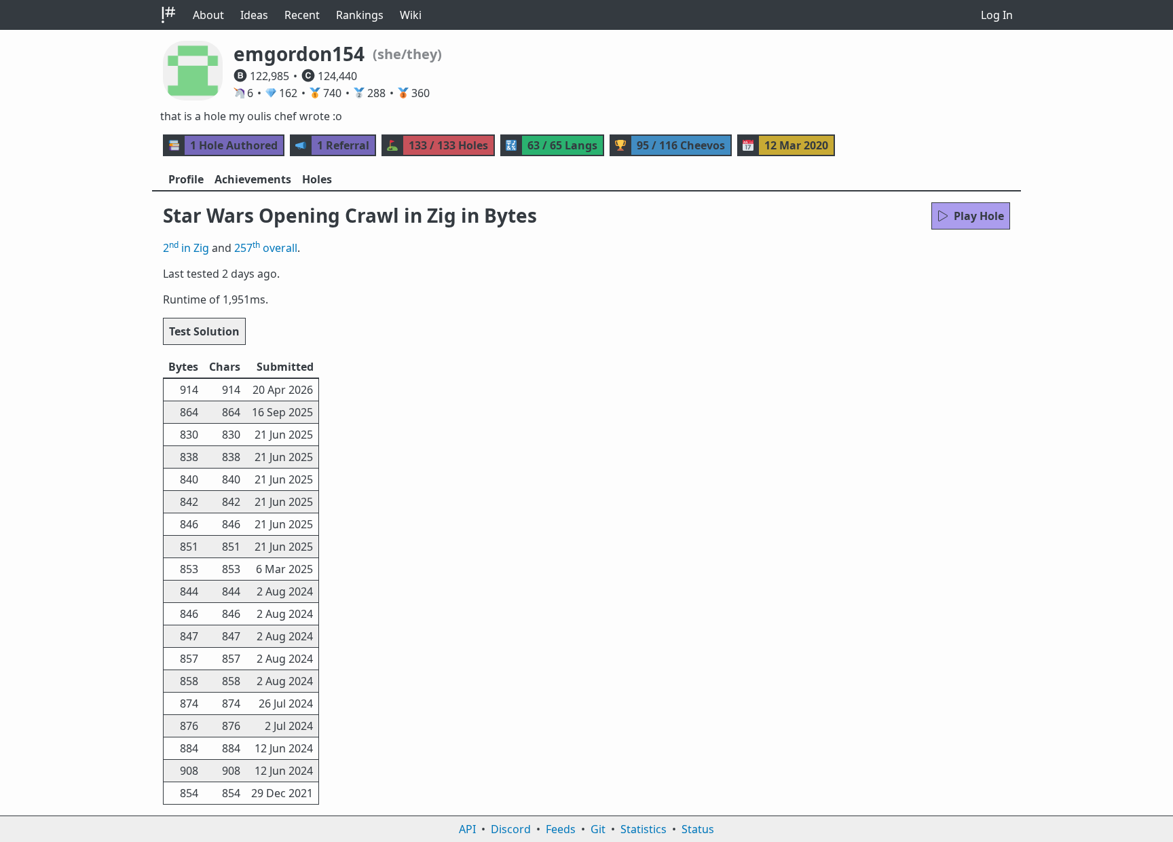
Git (598, 829)
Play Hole (979, 215)
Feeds (561, 829)
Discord (511, 829)
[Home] (168, 15)
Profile (186, 179)
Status (698, 829)
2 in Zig (186, 247)
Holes (317, 179)
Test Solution (204, 331)
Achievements (253, 179)
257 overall (265, 247)
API (467, 829)
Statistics (643, 829)
